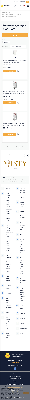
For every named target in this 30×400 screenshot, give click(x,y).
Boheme (8, 243)
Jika (7, 337)
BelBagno (8, 228)
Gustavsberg (9, 307)
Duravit (8, 280)
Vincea (22, 294)
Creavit (8, 271)
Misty (15, 168)
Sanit (21, 258)
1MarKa (8, 188)
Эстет (22, 333)
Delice (7, 276)
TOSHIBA (23, 280)
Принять (26, 392)
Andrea (8, 211)
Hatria (7, 312)
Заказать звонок (15, 362)
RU (13, 177)
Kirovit (22, 197)
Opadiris (22, 225)
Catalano (8, 257)
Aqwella (8, 218)
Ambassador (9, 209)
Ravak (22, 239)
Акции (15, 381)
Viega (22, 288)
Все (4, 177)
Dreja (7, 278)
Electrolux (8, 285)
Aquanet (8, 213)
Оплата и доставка (15, 376)
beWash (8, 239)
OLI (21, 223)
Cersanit (8, 264)
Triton (21, 283)
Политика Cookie (6, 398)
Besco (7, 234)
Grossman (9, 305)
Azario (7, 220)
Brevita (8, 248)
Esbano (8, 288)
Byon (7, 250)
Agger (7, 193)
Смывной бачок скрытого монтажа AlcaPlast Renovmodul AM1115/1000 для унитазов (13, 93)
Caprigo (8, 255)
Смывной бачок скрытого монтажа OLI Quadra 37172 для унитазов (14, 61)
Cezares (8, 268)
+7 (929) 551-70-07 (19, 2)
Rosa (21, 246)
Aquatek (8, 216)
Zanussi (22, 313)
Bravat (7, 245)
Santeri (22, 269)
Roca (21, 244)
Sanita (22, 260)
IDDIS (7, 321)
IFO (7, 328)
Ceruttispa (9, 266)
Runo (21, 253)
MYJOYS (22, 218)
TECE (22, 278)
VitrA (21, 301)
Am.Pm (8, 206)
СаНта (22, 323)
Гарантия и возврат (15, 378)
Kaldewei (23, 188)
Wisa (21, 308)
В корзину (9, 71)
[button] (23, 155)
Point (21, 234)
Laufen (22, 202)
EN (10, 177)
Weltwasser (23, 306)
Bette (7, 236)
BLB (7, 241)
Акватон (22, 318)
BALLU (8, 225)
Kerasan (22, 194)
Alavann (8, 195)
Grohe (7, 302)
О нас (15, 374)
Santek (22, 266)
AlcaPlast (8, 198)
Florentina (8, 293)
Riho (21, 242)
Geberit (8, 300)
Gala (7, 298)
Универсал (23, 328)
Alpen (7, 200)
